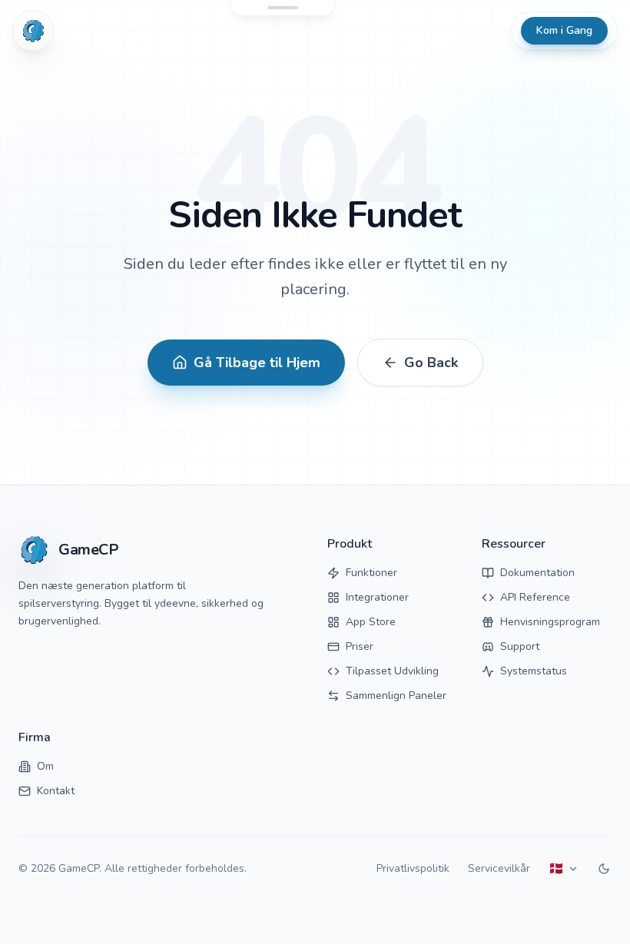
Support (519, 646)
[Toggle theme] (604, 868)
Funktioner (371, 572)
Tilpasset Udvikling (392, 671)
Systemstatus (533, 671)
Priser (359, 646)
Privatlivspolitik (412, 868)
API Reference (535, 597)
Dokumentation (537, 572)
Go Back (431, 362)
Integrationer (377, 597)
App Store (371, 621)
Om (45, 766)
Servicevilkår (499, 868)
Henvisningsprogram (550, 621)
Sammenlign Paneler (396, 695)
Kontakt (56, 790)
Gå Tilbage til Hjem (257, 362)
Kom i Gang (564, 30)
